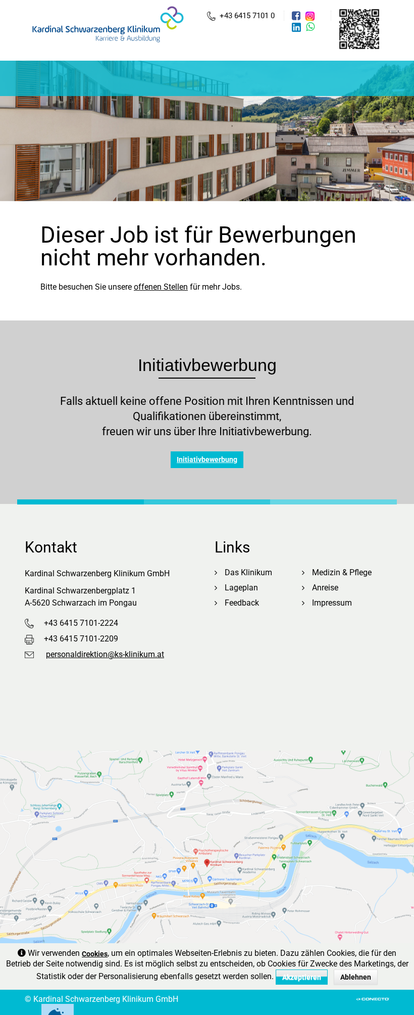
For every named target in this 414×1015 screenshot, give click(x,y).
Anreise (325, 587)
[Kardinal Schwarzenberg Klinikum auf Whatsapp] (310, 27)
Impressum (332, 603)
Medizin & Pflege (342, 572)
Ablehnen (355, 977)
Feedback (242, 603)
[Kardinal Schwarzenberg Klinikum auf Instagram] (311, 16)
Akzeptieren (301, 977)
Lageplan (241, 587)
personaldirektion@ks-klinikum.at (105, 654)
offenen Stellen (161, 287)
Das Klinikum (248, 572)
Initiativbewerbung (207, 459)
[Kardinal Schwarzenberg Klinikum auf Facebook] (297, 16)
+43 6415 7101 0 (247, 15)
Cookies (95, 954)
